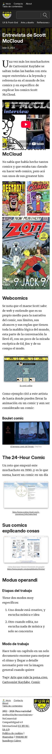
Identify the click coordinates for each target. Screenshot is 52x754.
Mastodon (7, 737)
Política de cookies (12, 733)
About (29, 3)
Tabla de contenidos (12, 6)
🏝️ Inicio (6, 3)
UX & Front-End (10, 22)
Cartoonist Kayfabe (16, 682)
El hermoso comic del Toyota (22, 446)
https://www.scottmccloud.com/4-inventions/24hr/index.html (26, 513)
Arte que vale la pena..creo (28, 677)
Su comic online (26, 386)
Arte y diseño (27, 22)
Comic (35, 682)
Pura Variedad (7, 14)
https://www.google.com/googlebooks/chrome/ (26, 569)
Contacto (18, 3)
